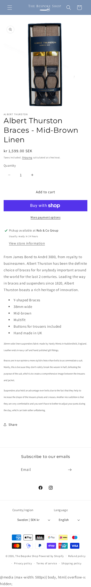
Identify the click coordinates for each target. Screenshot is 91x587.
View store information (27, 243)
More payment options (45, 217)
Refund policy (76, 556)
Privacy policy (23, 563)
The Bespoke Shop (27, 555)
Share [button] (12, 424)
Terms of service (46, 563)
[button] (9, 7)
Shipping (27, 157)
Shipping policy (71, 563)
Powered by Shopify (51, 555)
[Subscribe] (69, 469)
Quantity (10, 165)
